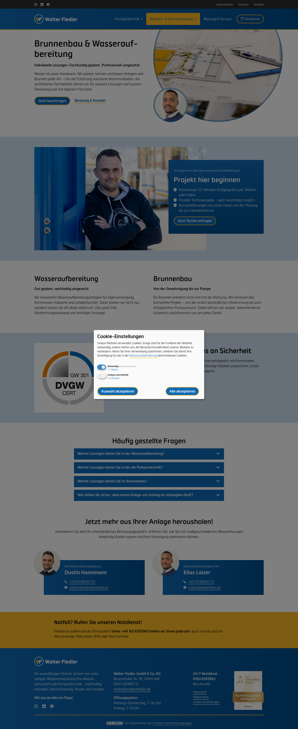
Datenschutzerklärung (143, 355)
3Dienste (113, 378)
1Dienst (113, 369)
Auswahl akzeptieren (117, 391)
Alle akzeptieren (182, 391)
